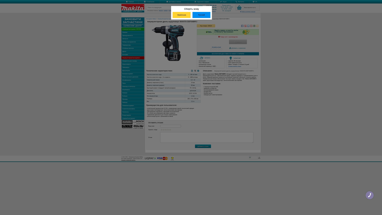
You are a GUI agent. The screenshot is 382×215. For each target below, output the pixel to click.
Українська (181, 15)
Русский (201, 15)
